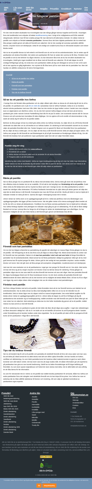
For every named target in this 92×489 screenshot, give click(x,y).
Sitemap (75, 400)
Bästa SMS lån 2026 (11, 409)
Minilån (34, 420)
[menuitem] (7, 9)
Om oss (86, 9)
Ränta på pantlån (18, 82)
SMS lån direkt (30, 9)
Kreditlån (35, 410)
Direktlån (35, 399)
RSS (74, 408)
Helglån (44, 9)
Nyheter (78, 9)
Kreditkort (66, 9)
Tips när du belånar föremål (21, 92)
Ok (39, 485)
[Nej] (90, 483)
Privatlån (54, 9)
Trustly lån (35, 425)
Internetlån (35, 404)
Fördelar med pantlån (19, 89)
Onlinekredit (36, 423)
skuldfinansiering (42, 35)
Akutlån (34, 397)
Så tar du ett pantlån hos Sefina (23, 78)
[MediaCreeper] (46, 460)
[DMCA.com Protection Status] (46, 457)
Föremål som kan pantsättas (22, 85)
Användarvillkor (78, 403)
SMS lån (6, 9)
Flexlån (34, 402)
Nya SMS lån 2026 (10, 406)
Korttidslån (35, 407)
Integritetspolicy (49, 485)
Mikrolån (35, 417)
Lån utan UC (17, 9)
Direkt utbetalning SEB (12, 427)
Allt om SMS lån (34, 106)
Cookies (75, 405)
